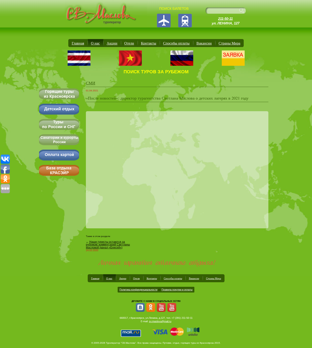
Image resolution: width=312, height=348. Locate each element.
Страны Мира (229, 43)
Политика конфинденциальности (138, 289)
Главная (78, 43)
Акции (112, 43)
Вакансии (204, 43)
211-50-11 (225, 19)
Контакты (148, 43)
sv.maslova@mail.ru (160, 321)
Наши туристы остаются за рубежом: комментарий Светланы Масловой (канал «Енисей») (108, 244)
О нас (95, 43)
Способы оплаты (176, 43)
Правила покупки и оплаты (177, 289)
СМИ (90, 83)
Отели (129, 43)
